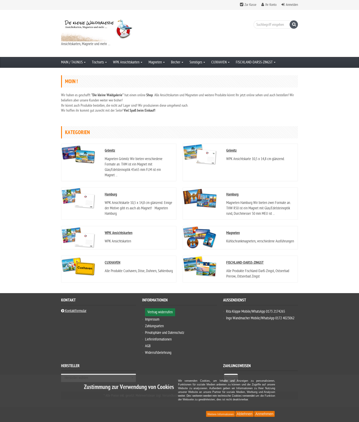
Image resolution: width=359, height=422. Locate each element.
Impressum (152, 319)
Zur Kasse (250, 5)
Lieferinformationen (158, 339)
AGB (148, 346)
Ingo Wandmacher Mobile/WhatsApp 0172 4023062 (260, 318)
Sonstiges (196, 62)
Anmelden (292, 5)
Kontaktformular (75, 311)
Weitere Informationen (220, 414)
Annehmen (264, 414)
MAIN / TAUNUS (72, 62)
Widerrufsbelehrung (158, 352)
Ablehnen (244, 414)
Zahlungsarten (154, 326)
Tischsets (98, 62)
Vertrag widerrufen (160, 312)
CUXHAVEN (219, 62)
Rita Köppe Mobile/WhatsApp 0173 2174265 (255, 311)
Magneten (156, 62)
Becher (176, 62)
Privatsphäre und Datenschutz (164, 333)
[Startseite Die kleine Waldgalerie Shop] (98, 29)
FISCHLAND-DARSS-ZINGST (254, 62)
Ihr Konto (271, 5)
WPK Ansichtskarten (126, 62)
